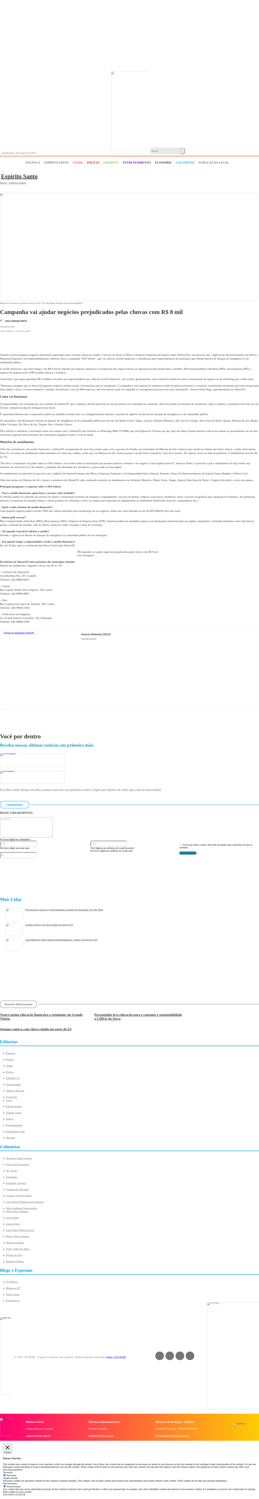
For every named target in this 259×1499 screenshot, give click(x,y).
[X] (50, 340)
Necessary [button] (8, 1472)
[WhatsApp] (61, 340)
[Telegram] (71, 340)
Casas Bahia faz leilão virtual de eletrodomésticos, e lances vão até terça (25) (61, 940)
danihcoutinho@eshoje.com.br (172, 1435)
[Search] (183, 151)
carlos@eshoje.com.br (38, 1435)
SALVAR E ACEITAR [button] (14, 1494)
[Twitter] (190, 1356)
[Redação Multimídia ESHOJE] (2, 321)
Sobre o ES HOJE (116, 1357)
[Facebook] (39, 340)
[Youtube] (95, 643)
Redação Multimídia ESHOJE (16, 321)
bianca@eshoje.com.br (101, 1435)
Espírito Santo (19, 176)
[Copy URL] (82, 340)
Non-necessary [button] (10, 1483)
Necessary (11, 1475)
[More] (93, 340)
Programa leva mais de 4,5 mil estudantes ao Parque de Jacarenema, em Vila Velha (64, 910)
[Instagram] (87, 643)
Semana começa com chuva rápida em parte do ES (49, 925)
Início (3, 182)
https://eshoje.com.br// (89, 638)
